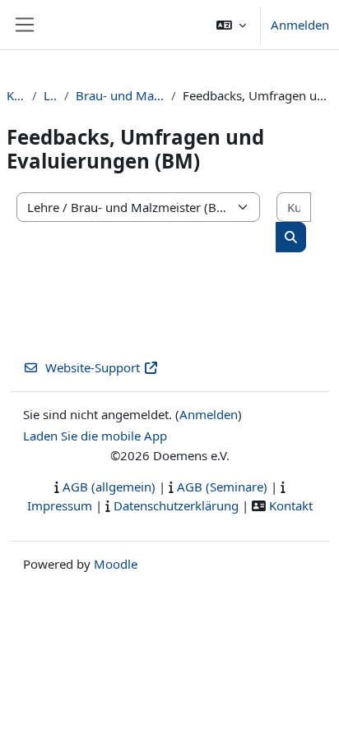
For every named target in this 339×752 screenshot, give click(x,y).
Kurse (16, 95)
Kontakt (291, 505)
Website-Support (92, 367)
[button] (231, 24)
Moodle (115, 564)
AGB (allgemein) (109, 486)
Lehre (51, 95)
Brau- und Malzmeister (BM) (120, 95)
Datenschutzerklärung (176, 505)
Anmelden (300, 24)
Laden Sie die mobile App (95, 435)
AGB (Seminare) (222, 486)
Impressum (59, 505)
